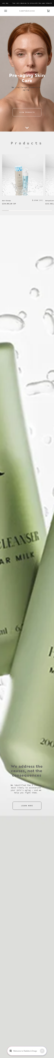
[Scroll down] (27, 128)
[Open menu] (8, 11)
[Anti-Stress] (22, 174)
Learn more (27, 806)
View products (27, 112)
